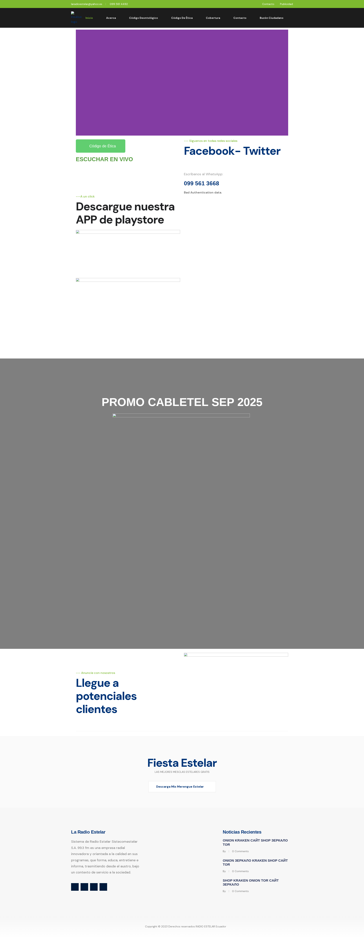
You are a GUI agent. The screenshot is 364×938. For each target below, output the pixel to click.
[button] (79, 82)
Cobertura (213, 18)
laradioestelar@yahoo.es (86, 4)
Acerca (111, 18)
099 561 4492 (119, 4)
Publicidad (286, 4)
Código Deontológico (143, 18)
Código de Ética (182, 18)
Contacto (268, 4)
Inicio (89, 18)
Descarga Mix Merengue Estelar (180, 787)
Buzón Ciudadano (271, 18)
